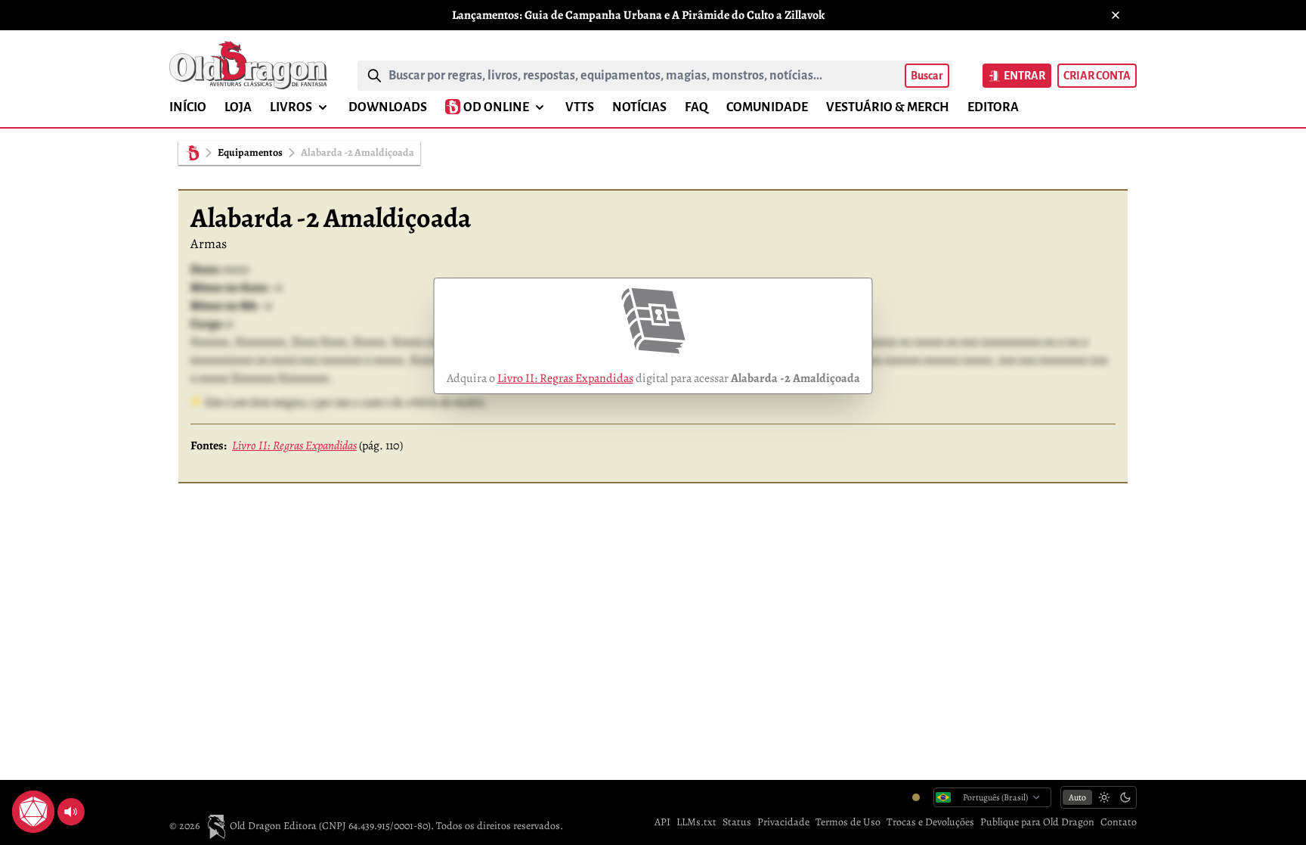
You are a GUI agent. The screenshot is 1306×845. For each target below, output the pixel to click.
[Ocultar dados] (51, 793)
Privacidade (783, 822)
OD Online (496, 107)
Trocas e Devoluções (930, 822)
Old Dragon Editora (274, 826)
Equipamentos (250, 152)
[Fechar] (1115, 15)
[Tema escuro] (1125, 797)
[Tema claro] (1104, 797)
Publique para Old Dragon (1037, 822)
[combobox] (643, 75)
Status (737, 822)
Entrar (1024, 76)
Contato (1118, 822)
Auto (1077, 797)
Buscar (927, 76)
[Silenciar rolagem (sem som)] (71, 811)
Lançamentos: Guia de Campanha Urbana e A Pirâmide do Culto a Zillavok (638, 15)
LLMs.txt (696, 822)
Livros (291, 107)
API (662, 822)
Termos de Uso (847, 822)
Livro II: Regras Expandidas (565, 378)
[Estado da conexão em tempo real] (916, 797)
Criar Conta (1097, 76)
